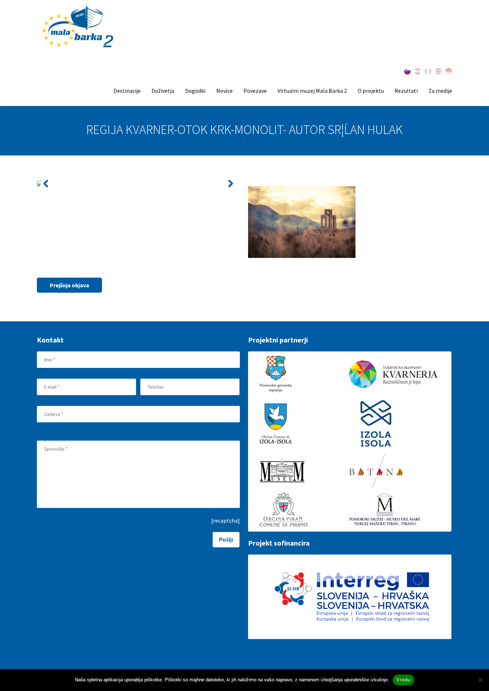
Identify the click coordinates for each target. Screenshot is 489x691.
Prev (46, 183)
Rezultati (406, 90)
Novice (224, 90)
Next (230, 183)
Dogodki (195, 90)
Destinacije (127, 90)
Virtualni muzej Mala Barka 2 (312, 90)
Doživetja (162, 90)
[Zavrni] (480, 679)
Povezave (255, 90)
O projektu (371, 90)
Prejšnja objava (69, 285)
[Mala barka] (78, 27)
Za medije (440, 90)
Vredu (403, 679)
